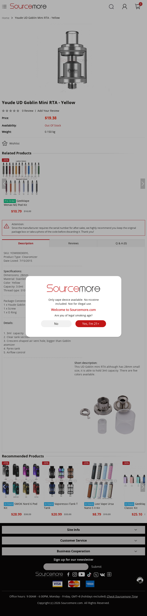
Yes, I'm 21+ (90, 324)
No (56, 324)
